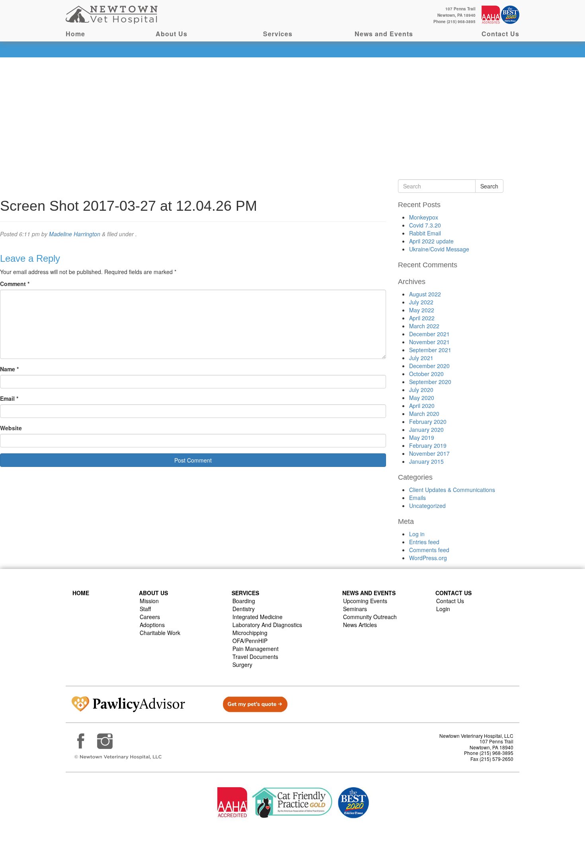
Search (489, 186)
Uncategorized (427, 506)
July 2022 (421, 302)
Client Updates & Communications (452, 490)
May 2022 (421, 310)
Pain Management (255, 649)
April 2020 (422, 406)
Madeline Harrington (74, 234)
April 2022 (422, 318)
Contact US (453, 593)
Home (75, 33)
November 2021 (429, 342)
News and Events (384, 33)
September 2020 (430, 382)
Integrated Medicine (257, 617)
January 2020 (426, 429)
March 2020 (424, 414)
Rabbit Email (425, 233)
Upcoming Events (365, 601)
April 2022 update (431, 241)
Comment (14, 284)
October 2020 (426, 374)
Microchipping (249, 633)
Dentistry (243, 609)
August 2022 (425, 294)
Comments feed (429, 550)
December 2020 (429, 366)
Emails (417, 498)
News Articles (360, 625)
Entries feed (424, 542)
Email (9, 398)
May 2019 (421, 437)
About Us (171, 33)
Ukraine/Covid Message (439, 249)
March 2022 (424, 326)
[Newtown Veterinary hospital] (113, 14)
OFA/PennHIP (249, 641)
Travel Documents (255, 657)
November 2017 (429, 453)
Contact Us (500, 33)
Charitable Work (160, 633)
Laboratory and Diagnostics (267, 625)
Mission (149, 601)
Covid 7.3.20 (425, 225)
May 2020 (421, 398)
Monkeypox (423, 217)
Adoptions (152, 625)
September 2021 (430, 350)
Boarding (243, 601)
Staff (145, 609)
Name (9, 369)
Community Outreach (370, 617)
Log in (417, 534)
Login (443, 609)
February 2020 (428, 421)
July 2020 (421, 390)
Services (277, 33)
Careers (150, 617)
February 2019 (428, 445)
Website (11, 428)
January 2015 (426, 461)
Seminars (355, 609)
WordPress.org (428, 558)
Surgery (242, 664)
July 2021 (421, 358)
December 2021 (429, 334)
